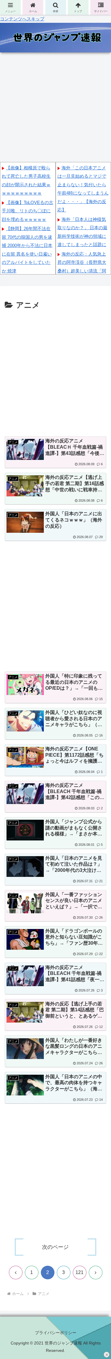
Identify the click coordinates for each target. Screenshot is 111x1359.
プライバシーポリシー (55, 1332)
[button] (99, 949)
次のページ (55, 1247)
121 (79, 1272)
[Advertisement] (55, 370)
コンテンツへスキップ (22, 18)
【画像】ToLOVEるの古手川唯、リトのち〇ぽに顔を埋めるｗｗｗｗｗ (27, 211)
